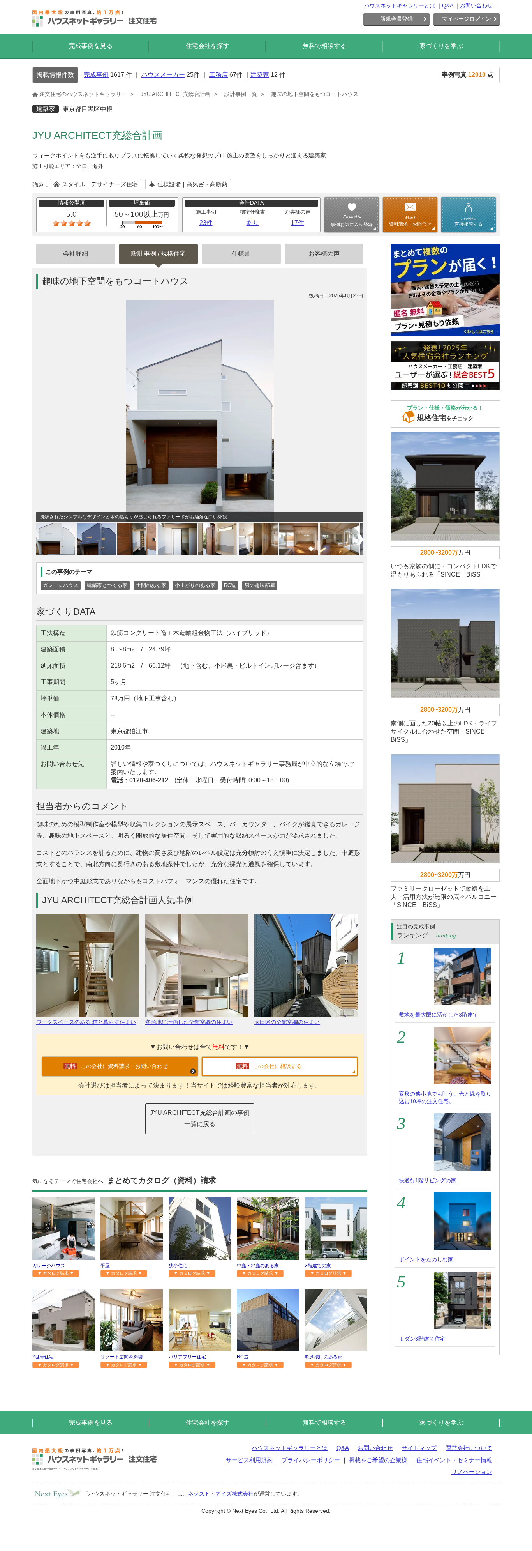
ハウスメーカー (163, 74)
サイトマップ (419, 1448)
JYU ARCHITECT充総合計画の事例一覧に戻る (200, 1118)
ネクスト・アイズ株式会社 (221, 1493)
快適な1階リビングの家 (427, 1180)
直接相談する (468, 222)
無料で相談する (324, 45)
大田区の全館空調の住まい (287, 1022)
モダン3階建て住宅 (422, 1338)
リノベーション (471, 1471)
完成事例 (96, 74)
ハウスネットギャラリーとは (399, 5)
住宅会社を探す (207, 45)
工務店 (218, 74)
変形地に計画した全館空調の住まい (189, 1022)
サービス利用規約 (249, 1460)
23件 (206, 222)
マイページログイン (466, 19)
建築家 (259, 74)
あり (253, 222)
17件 (297, 222)
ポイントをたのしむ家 (426, 1259)
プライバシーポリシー (311, 1460)
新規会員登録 (396, 19)
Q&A (447, 5)
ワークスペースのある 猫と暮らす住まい (86, 1022)
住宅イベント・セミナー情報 (454, 1460)
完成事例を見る (91, 45)
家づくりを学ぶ (441, 45)
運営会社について (469, 1448)
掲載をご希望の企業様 (378, 1460)
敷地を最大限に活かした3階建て (438, 1015)
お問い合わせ (476, 5)
